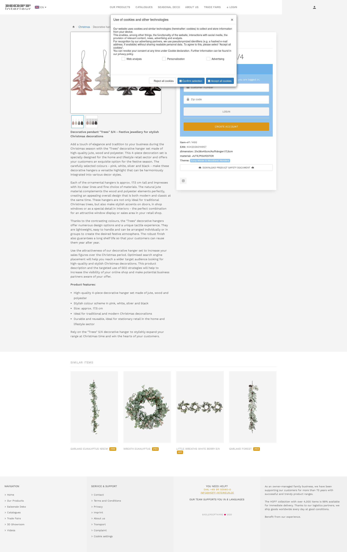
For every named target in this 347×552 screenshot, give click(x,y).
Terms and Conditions (107, 500)
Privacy (98, 506)
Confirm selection (192, 81)
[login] (314, 7)
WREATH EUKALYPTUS (140, 448)
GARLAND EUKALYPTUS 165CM (92, 448)
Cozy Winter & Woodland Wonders (210, 160)
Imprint (98, 512)
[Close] (231, 18)
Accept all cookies (221, 81)
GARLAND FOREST (244, 448)
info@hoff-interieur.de (217, 492)
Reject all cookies (164, 81)
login (226, 111)
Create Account (226, 126)
